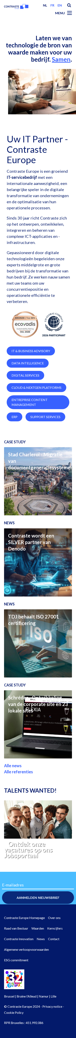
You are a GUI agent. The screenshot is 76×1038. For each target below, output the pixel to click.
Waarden (37, 928)
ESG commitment (16, 960)
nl (45, 5)
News (41, 939)
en (60, 5)
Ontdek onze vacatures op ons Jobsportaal (28, 849)
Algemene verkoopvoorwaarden (26, 949)
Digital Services (25, 375)
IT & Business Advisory (31, 351)
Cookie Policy (14, 1012)
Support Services (45, 417)
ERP (14, 417)
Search (69, 5)
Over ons (54, 918)
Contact (53, 939)
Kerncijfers (55, 928)
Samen (61, 59)
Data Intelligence (28, 363)
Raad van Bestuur (16, 928)
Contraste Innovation (18, 939)
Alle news (12, 765)
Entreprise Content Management (30, 402)
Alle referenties (18, 771)
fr (52, 5)
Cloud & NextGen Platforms (36, 387)
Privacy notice (52, 1006)
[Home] (16, 8)
